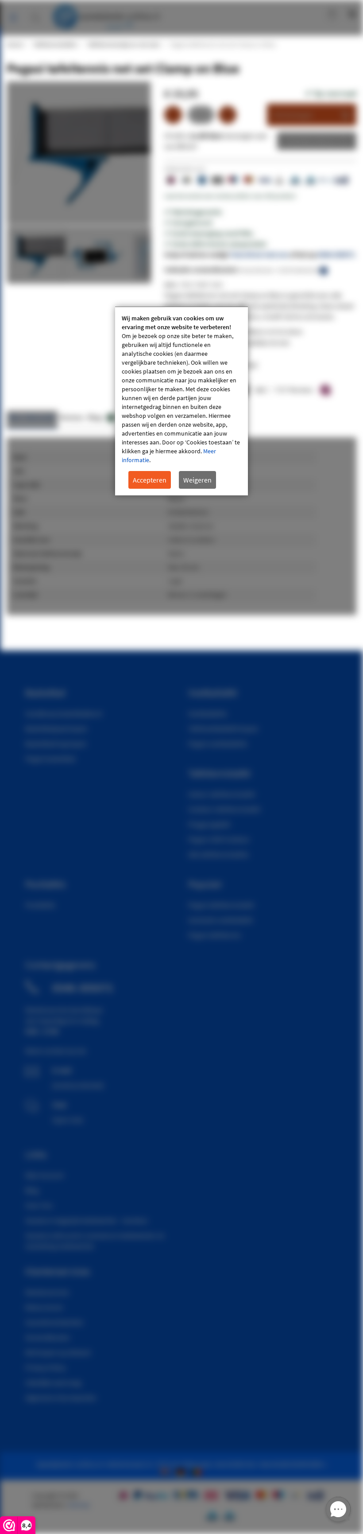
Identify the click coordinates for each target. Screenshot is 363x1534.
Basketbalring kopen (56, 743)
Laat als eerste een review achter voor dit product (230, 196)
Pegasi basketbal (50, 758)
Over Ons (39, 1205)
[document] (181, 401)
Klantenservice (47, 1292)
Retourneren (44, 1307)
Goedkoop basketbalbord (63, 713)
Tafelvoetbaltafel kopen (223, 728)
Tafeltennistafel (219, 773)
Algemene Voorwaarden (61, 1397)
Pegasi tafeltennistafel (221, 904)
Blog (32, 1190)
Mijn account (302, 13)
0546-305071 (336, 254)
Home (15, 44)
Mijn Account (44, 1175)
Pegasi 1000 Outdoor (219, 839)
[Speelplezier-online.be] (197, 1471)
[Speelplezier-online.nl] (166, 1471)
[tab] (32, 420)
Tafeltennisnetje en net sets (123, 44)
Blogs (100, 417)
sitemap (78, 1505)
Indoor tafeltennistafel (221, 794)
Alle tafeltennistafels (218, 854)
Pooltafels (40, 904)
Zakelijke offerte (310, 140)
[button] (94, 255)
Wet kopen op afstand (57, 1352)
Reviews (71, 417)
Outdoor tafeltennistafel (224, 809)
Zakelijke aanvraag (53, 1382)
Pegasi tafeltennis (214, 935)
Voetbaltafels (207, 713)
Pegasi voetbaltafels (217, 743)
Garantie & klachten (54, 1322)
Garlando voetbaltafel (220, 919)
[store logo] (106, 15)
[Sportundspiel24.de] (182, 1471)
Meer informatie (32, 417)
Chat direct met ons (259, 254)
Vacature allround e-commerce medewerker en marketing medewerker (95, 1240)
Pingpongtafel (209, 824)
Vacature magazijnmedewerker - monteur (86, 1220)
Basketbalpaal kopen (56, 728)
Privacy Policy (45, 1367)
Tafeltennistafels (55, 44)
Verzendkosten (47, 1337)
